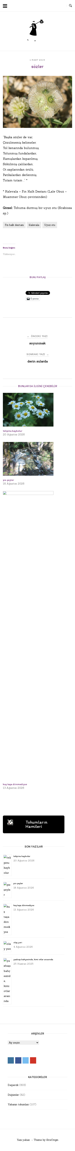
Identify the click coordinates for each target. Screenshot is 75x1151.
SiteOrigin (52, 1140)
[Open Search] (70, 6)
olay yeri (17, 942)
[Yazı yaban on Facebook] (47, 6)
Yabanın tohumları (18, 1104)
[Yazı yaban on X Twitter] (54, 6)
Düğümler (13, 1095)
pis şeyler (18, 883)
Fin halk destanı (14, 225)
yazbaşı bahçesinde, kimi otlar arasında (33, 959)
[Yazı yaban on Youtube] (61, 6)
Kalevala (34, 225)
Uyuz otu (49, 225)
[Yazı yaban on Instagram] (40, 6)
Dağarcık (13, 1085)
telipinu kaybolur (21, 856)
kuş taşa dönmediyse (23, 905)
